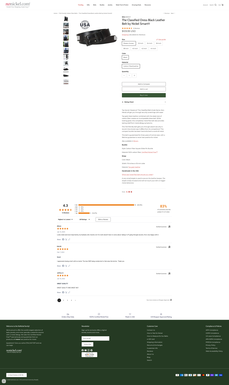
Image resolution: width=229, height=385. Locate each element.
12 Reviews (136, 28)
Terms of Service (211, 348)
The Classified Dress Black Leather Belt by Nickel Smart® (95, 13)
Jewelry (110, 5)
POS (20, 379)
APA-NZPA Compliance (214, 339)
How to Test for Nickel (155, 333)
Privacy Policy (210, 345)
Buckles (102, 5)
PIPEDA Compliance (213, 342)
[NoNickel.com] (17, 5)
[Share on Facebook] (129, 192)
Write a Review (103, 219)
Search (149, 360)
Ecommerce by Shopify (31, 379)
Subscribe (87, 344)
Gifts (88, 5)
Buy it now (144, 95)
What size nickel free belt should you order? (137, 175)
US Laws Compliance (213, 336)
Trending (80, 5)
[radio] (114, 205)
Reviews (150, 351)
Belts (94, 5)
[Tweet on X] (127, 192)
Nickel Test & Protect (122, 5)
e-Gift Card (151, 339)
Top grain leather (134, 167)
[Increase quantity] (134, 75)
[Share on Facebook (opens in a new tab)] (63, 239)
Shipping (125, 35)
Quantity (125, 71)
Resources (148, 5)
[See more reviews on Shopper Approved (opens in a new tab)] (69, 239)
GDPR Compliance (212, 333)
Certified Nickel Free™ (150, 152)
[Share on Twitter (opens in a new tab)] (66, 239)
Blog (148, 357)
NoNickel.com (15, 379)
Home (55, 13)
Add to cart (144, 89)
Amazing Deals (136, 5)
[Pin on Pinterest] (131, 192)
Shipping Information (154, 342)
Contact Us (151, 330)
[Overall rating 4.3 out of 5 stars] (127, 28)
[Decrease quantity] (124, 75)
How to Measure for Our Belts (157, 336)
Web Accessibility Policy (214, 351)
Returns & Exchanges (154, 345)
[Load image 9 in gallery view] (97, 37)
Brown (135, 141)
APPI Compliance (212, 330)
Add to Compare (144, 84)
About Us (150, 354)
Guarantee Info (152, 348)
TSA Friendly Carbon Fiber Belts (68, 13)
